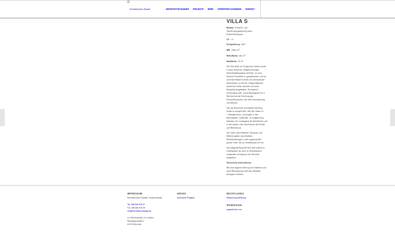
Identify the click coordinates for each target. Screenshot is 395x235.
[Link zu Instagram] (265, 9)
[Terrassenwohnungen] (392, 117)
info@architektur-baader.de (139, 210)
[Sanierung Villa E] (2, 117)
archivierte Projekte (185, 197)
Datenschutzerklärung (236, 197)
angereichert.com (234, 209)
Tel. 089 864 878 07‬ (136, 204)
